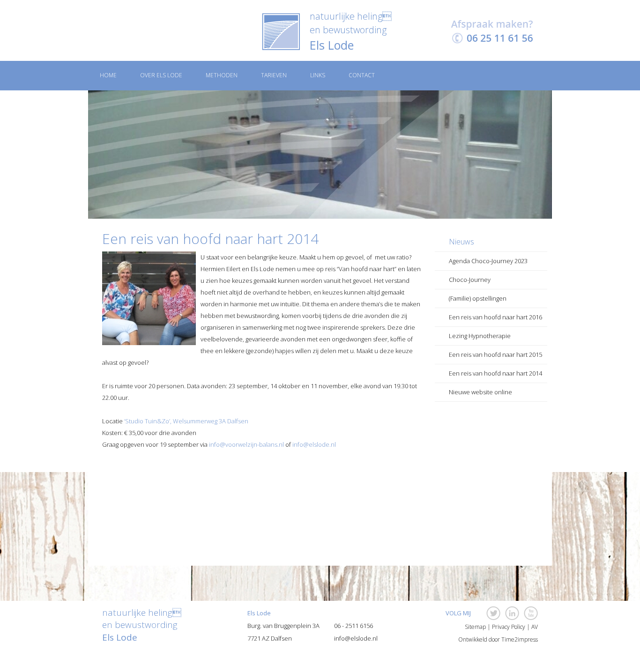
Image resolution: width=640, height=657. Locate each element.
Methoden (222, 75)
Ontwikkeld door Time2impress (498, 639)
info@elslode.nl (314, 444)
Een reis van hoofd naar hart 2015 (495, 354)
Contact (362, 75)
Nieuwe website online (480, 392)
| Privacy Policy (505, 627)
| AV (531, 627)
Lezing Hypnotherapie (480, 336)
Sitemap (474, 627)
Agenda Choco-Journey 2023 (488, 261)
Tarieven (274, 75)
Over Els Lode (161, 75)
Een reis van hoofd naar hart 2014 (495, 373)
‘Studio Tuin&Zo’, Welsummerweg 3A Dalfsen (186, 421)
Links (317, 75)
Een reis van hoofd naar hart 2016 (495, 317)
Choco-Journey (470, 279)
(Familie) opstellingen (477, 298)
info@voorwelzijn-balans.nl (246, 444)
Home (108, 75)
